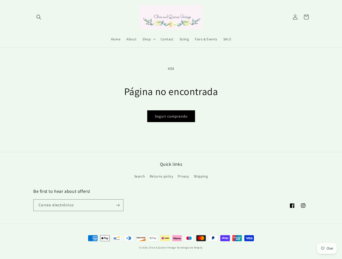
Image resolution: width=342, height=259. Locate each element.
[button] (38, 17)
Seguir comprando (171, 116)
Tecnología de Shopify (190, 247)
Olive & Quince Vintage (162, 247)
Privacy (183, 176)
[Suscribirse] (117, 205)
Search (139, 176)
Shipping (201, 176)
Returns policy (161, 176)
